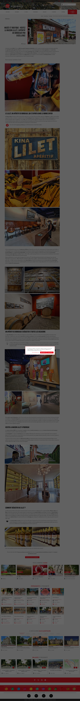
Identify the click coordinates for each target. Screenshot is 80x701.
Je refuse (44, 352)
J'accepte (50, 352)
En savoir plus (36, 352)
